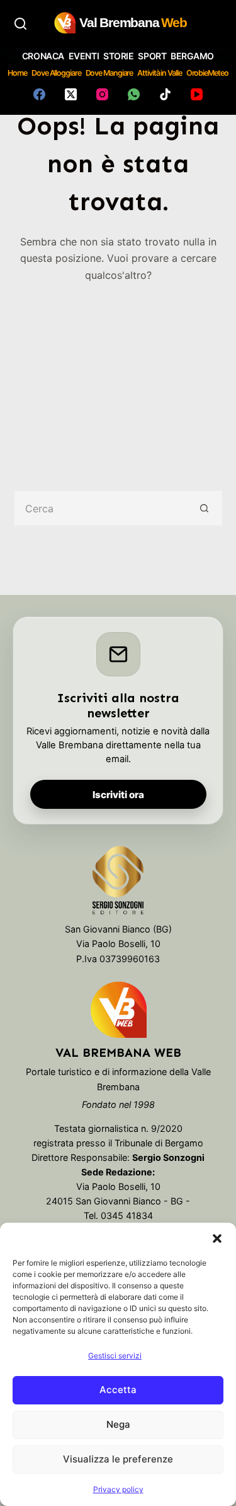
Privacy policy (118, 1489)
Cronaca (43, 55)
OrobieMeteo (207, 73)
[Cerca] (20, 24)
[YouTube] (197, 94)
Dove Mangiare (109, 73)
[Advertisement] (118, 378)
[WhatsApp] (134, 94)
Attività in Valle (159, 73)
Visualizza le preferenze (118, 1459)
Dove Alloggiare (56, 73)
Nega (118, 1424)
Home (17, 73)
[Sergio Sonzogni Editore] (118, 883)
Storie (118, 55)
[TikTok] (165, 94)
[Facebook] (39, 94)
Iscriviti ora (118, 795)
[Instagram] (102, 94)
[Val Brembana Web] (118, 1009)
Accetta (118, 1390)
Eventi (84, 55)
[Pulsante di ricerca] (205, 508)
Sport (152, 55)
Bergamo (192, 55)
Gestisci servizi (115, 1355)
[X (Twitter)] (71, 94)
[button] (217, 1238)
